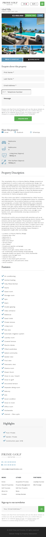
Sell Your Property (21, 488)
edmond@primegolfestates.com (12, 469)
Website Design (14, 534)
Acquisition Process (22, 482)
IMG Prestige (37, 485)
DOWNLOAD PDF (34, 59)
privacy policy (31, 112)
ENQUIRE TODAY (30, 15)
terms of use (20, 112)
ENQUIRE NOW (23, 118)
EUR (33, 4)
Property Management (23, 485)
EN (24, 4)
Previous (7, 30)
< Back (40, 15)
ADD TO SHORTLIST (13, 59)
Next (39, 30)
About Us (4, 491)
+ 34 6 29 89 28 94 (9, 462)
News (17, 491)
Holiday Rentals (21, 494)
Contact (4, 494)
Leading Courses (38, 482)
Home (3, 482)
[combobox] (4, 92)
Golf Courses (6, 488)
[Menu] (42, 3)
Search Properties (7, 485)
